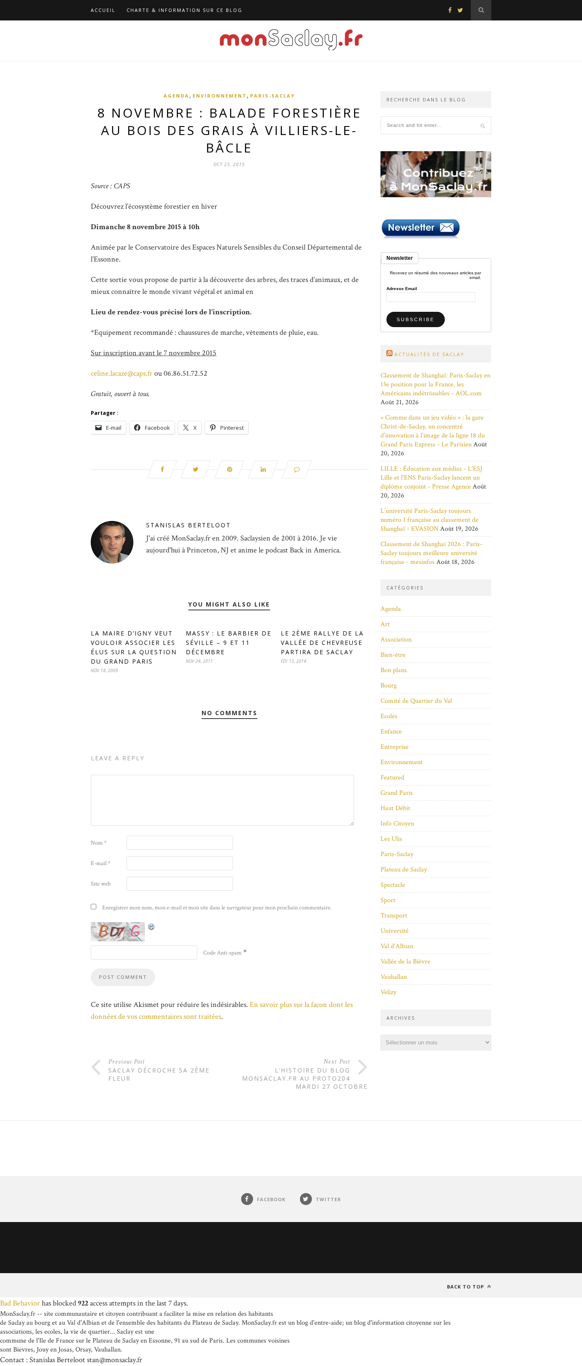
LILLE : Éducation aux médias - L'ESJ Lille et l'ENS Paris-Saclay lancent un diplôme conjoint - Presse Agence (431, 477)
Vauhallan (393, 976)
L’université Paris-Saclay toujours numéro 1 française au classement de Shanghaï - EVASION (429, 519)
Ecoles (389, 716)
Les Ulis (391, 838)
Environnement (220, 95)
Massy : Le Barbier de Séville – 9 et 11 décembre (228, 642)
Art (385, 624)
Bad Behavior (20, 1303)
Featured (392, 777)
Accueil (103, 10)
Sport (387, 900)
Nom (99, 843)
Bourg (388, 685)
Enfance (391, 731)
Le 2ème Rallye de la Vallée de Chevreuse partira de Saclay (322, 642)
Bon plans (393, 670)
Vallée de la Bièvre (405, 961)
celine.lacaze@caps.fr (122, 373)
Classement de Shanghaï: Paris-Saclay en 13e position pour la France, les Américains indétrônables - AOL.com (435, 384)
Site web (101, 884)
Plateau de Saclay (403, 869)
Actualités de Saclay (429, 354)
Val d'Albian (396, 946)
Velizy (388, 992)
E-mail (100, 863)
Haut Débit (395, 808)
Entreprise (394, 746)
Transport (393, 915)
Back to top (466, 1286)
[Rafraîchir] (151, 926)
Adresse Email (401, 289)
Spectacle (392, 884)
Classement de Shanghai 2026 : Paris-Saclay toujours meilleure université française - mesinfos (431, 553)
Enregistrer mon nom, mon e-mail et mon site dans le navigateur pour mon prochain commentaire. (216, 908)
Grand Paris (396, 792)
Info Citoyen (397, 823)
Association (396, 639)
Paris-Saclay (272, 95)
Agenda (176, 95)
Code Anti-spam (222, 953)
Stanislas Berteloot (188, 525)
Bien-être (393, 654)
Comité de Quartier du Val (416, 700)
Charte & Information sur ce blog (184, 10)
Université (394, 930)
